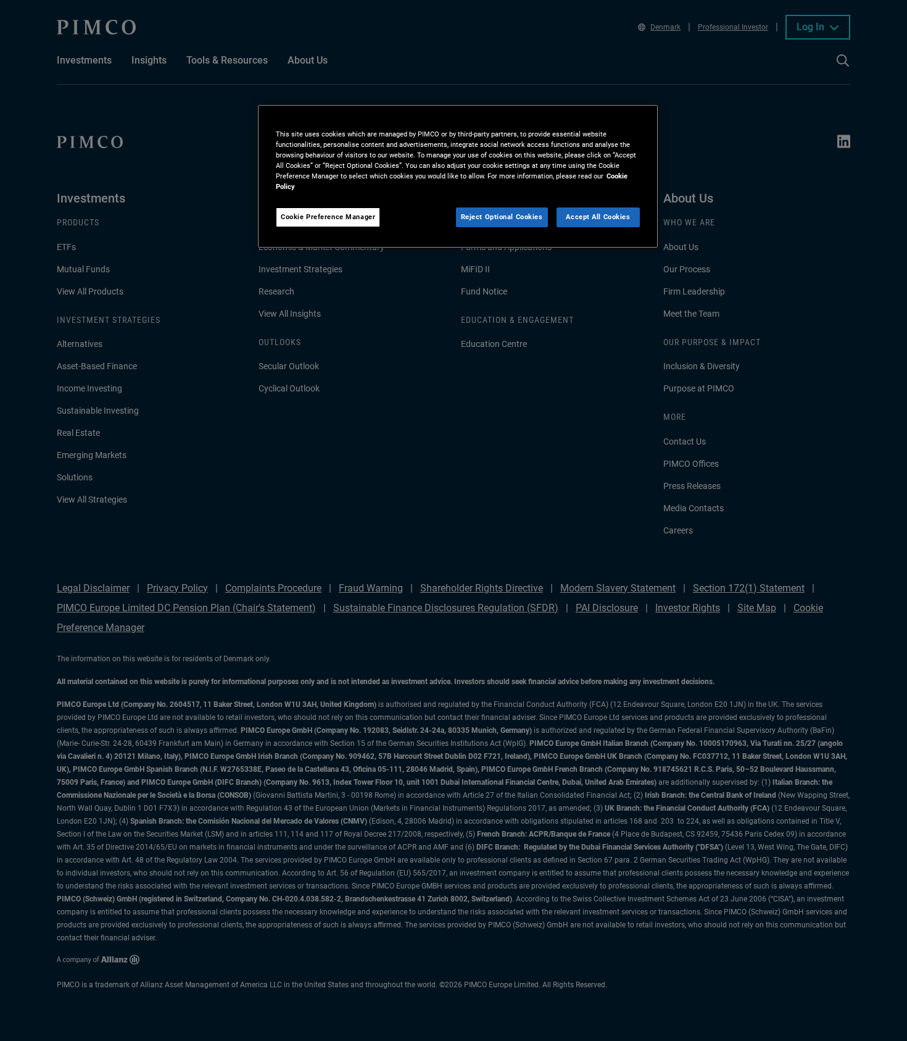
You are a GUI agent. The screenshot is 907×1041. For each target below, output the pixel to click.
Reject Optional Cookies (502, 216)
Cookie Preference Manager (328, 216)
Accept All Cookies (598, 216)
